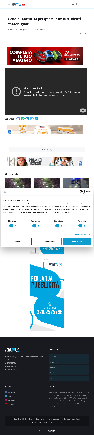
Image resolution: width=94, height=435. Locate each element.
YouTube (11, 404)
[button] (78, 4)
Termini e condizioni (35, 422)
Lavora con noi (12, 370)
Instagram (12, 400)
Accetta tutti (77, 241)
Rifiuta (17, 241)
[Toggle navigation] (8, 4)
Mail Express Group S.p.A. (70, 419)
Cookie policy (61, 422)
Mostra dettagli (81, 234)
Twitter (10, 396)
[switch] (35, 225)
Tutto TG (45, 150)
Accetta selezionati (47, 241)
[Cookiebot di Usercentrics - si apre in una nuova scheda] (81, 192)
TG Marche (41, 30)
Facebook (11, 392)
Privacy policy (49, 422)
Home (12, 30)
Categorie (23, 30)
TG (32, 30)
